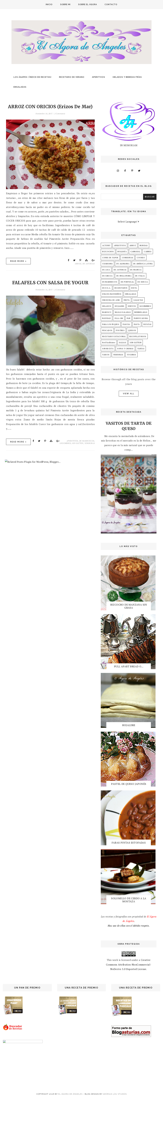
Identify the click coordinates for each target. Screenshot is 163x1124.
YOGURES (131, 354)
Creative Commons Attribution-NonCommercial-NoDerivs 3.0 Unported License (128, 964)
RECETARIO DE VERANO (71, 77)
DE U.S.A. (106, 288)
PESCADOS (107, 330)
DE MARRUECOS (86, 441)
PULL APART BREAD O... (128, 666)
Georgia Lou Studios (115, 1094)
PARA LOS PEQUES (110, 324)
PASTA (137, 324)
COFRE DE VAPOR (110, 257)
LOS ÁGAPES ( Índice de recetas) (32, 77)
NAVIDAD (106, 318)
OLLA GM (118, 318)
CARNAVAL (135, 251)
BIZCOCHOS (108, 251)
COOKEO (141, 257)
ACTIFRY (106, 245)
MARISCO (106, 312)
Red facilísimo (108, 342)
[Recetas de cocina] (13, 1029)
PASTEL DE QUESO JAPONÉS (128, 784)
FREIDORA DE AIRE (111, 300)
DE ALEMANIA (122, 263)
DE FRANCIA (136, 269)
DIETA (134, 288)
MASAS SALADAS (123, 312)
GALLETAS (138, 300)
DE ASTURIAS (88, 263)
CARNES (147, 251)
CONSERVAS (127, 257)
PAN (128, 318)
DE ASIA (106, 269)
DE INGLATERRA (123, 276)
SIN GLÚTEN (77, 443)
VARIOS (105, 354)
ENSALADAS (20, 87)
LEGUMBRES (65, 443)
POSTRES (120, 330)
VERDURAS (90, 443)
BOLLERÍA (122, 251)
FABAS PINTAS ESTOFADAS (129, 842)
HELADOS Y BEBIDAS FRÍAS (127, 77)
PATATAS (147, 324)
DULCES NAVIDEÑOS (111, 294)
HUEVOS (132, 306)
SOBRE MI (65, 4)
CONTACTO (111, 4)
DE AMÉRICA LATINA (143, 263)
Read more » (18, 261)
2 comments (59, 113)
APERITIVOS (98, 77)
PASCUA (126, 324)
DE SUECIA (143, 282)
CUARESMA (107, 263)
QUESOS (132, 330)
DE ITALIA (140, 276)
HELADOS (106, 306)
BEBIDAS (144, 245)
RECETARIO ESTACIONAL (114, 336)
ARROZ (78, 263)
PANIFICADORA (141, 318)
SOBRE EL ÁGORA (87, 4)
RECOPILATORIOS (137, 336)
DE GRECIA (107, 276)
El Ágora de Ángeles (70, 1094)
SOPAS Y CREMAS (125, 348)
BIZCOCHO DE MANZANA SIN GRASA (128, 606)
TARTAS (140, 348)
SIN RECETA (107, 348)
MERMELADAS (140, 312)
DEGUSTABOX (121, 288)
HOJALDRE (119, 306)
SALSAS (122, 342)
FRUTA (127, 300)
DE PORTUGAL (127, 282)
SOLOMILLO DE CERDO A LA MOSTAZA (128, 900)
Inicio (49, 4)
